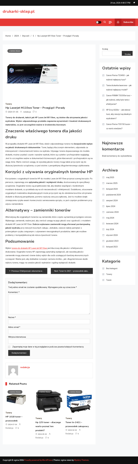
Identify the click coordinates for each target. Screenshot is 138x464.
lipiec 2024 (110, 206)
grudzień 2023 (112, 241)
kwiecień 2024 (112, 224)
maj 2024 (110, 218)
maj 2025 (110, 177)
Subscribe (128, 22)
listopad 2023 (112, 247)
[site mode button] (98, 22)
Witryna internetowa (17, 337)
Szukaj (105, 49)
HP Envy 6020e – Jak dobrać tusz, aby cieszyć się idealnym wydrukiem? (119, 114)
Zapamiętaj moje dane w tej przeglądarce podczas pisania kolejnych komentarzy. (48, 347)
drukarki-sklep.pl (19, 11)
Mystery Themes (81, 460)
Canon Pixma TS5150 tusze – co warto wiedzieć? (119, 126)
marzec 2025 (112, 183)
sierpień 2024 (112, 200)
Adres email (14, 327)
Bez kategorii (111, 268)
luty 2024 (110, 229)
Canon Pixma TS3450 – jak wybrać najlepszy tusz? (117, 77)
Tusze (108, 280)
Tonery (8, 104)
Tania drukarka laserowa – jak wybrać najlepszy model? (119, 87)
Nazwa (12, 317)
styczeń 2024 (112, 235)
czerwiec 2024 (112, 212)
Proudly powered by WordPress (38, 460)
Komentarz (14, 292)
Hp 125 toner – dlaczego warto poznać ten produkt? (48, 426)
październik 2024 (113, 195)
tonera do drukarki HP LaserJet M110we (29, 248)
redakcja (27, 112)
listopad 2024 (112, 189)
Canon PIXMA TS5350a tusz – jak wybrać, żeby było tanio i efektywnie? (119, 99)
